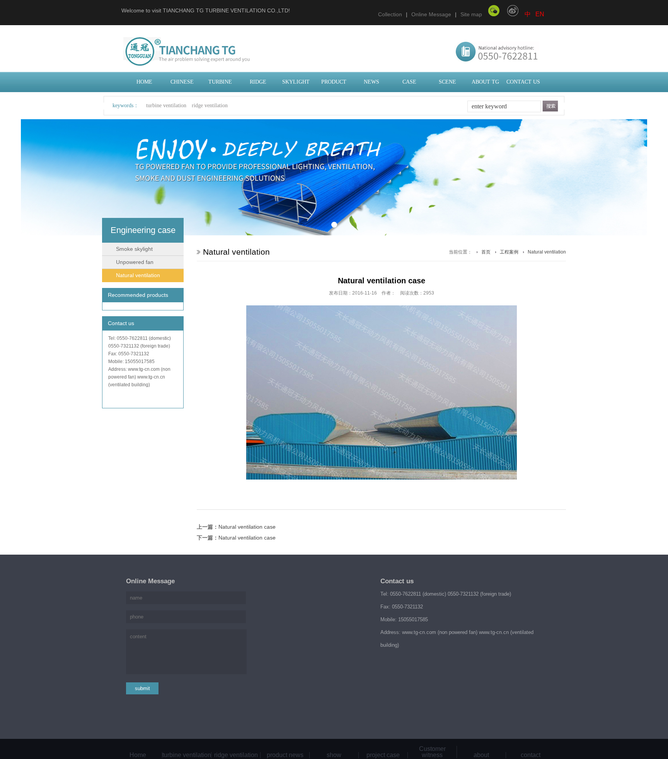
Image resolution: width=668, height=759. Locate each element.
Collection (390, 14)
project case (383, 755)
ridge (258, 82)
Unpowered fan (134, 262)
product (333, 82)
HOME (144, 82)
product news (285, 755)
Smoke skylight (134, 249)
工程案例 (509, 252)
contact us (523, 82)
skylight (296, 82)
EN (539, 14)
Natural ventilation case (247, 527)
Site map (471, 14)
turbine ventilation (166, 105)
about (481, 755)
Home (138, 755)
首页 (486, 252)
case (409, 82)
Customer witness (432, 752)
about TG (485, 82)
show (334, 755)
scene (447, 82)
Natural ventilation (138, 275)
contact (530, 755)
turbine (220, 82)
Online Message (431, 14)
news (371, 82)
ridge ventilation (210, 105)
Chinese (182, 82)
